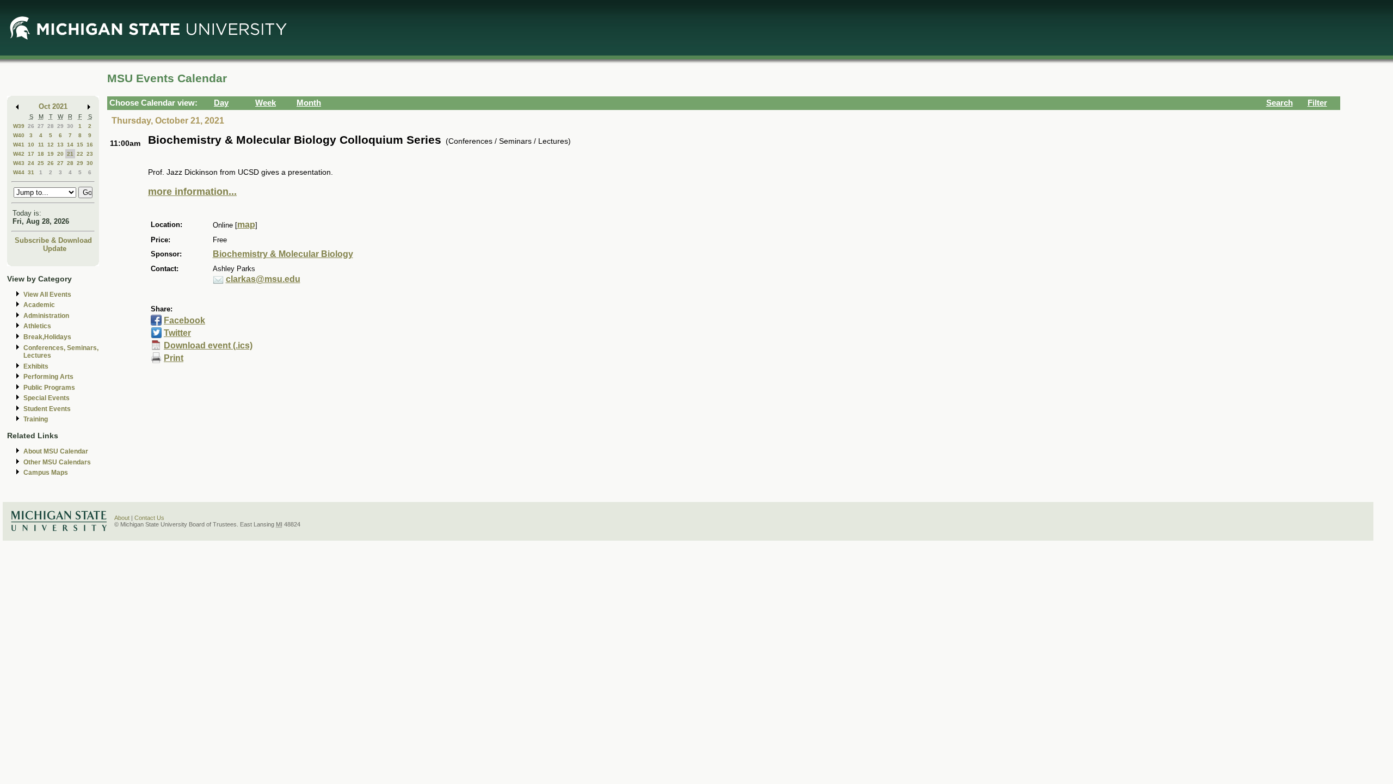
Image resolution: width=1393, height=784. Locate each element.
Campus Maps (45, 472)
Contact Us (149, 517)
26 (31, 126)
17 (31, 154)
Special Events (46, 398)
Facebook (184, 320)
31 (31, 172)
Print (173, 358)
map (246, 224)
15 (80, 145)
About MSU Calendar (55, 451)
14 (70, 145)
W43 (18, 163)
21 (70, 154)
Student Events (47, 409)
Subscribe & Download (53, 240)
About (122, 517)
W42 (18, 154)
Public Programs (49, 387)
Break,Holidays (47, 337)
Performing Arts (48, 377)
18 (41, 154)
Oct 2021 (53, 106)
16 (90, 145)
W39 (18, 126)
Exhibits (35, 366)
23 (90, 154)
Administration (46, 316)
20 (60, 154)
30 (70, 126)
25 (41, 163)
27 (41, 126)
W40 (18, 135)
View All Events (47, 294)
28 (50, 126)
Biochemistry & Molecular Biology (283, 254)
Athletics (37, 326)
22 (80, 154)
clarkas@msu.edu (263, 279)
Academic (39, 305)
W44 (18, 172)
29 (60, 126)
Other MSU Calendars (57, 462)
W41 (18, 145)
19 (50, 154)
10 (31, 145)
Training (35, 419)
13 (60, 145)
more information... (192, 191)
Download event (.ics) (208, 345)
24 (31, 163)
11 (41, 145)
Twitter (177, 333)
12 (50, 145)
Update (54, 248)
